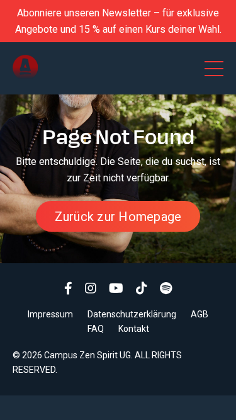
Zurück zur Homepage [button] (118, 216)
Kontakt (133, 329)
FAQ (95, 329)
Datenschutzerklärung (131, 314)
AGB (199, 314)
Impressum (50, 314)
